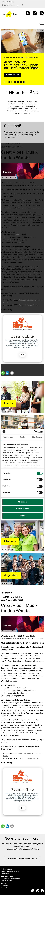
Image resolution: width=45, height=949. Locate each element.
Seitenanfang (7, 869)
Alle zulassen (22, 502)
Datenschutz (5, 874)
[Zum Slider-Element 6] (24, 82)
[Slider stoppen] (4, 82)
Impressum (4, 885)
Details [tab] (22, 437)
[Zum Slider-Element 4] (18, 82)
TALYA (17, 235)
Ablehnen (22, 515)
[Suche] (33, 891)
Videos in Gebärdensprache (10, 871)
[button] (3, 373)
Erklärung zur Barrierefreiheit (10, 878)
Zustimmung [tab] (8, 437)
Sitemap (3, 883)
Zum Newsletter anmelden (21, 859)
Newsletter (4, 888)
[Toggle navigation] (41, 23)
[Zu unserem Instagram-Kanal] (38, 891)
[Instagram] (35, 13)
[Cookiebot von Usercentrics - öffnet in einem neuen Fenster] (33, 431)
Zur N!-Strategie (9, 2)
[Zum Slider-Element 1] (9, 82)
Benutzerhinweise (7, 876)
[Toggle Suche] (28, 13)
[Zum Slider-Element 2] (12, 82)
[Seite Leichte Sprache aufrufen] (18, 5)
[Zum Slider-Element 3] (15, 82)
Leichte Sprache (6, 881)
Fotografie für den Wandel (28, 305)
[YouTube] (42, 13)
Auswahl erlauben (22, 509)
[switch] (40, 479)
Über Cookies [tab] (37, 437)
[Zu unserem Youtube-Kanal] (42, 891)
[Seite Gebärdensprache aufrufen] (22, 5)
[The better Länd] (9, 14)
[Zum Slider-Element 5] (21, 82)
